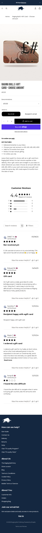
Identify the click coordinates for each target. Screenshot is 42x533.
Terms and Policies (21, 526)
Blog (3, 470)
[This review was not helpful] (36, 260)
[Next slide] (40, 2)
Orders (4, 498)
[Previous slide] (2, 2)
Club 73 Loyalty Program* (10, 449)
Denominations (7, 99)
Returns (23, 2)
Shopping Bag (6, 501)
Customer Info (7, 495)
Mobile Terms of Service (10, 484)
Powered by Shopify (30, 522)
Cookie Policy (6, 477)
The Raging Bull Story (9, 463)
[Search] (6, 8)
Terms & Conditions (8, 473)
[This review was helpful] (32, 260)
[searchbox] (12, 225)
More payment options (21, 131)
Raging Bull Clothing (17, 522)
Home (7, 17)
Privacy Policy (6, 480)
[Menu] (2, 8)
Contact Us (5, 435)
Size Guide (5, 432)
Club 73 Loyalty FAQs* (9, 452)
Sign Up (21, 516)
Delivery (4, 438)
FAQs (3, 445)
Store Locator (6, 467)
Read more (8, 360)
